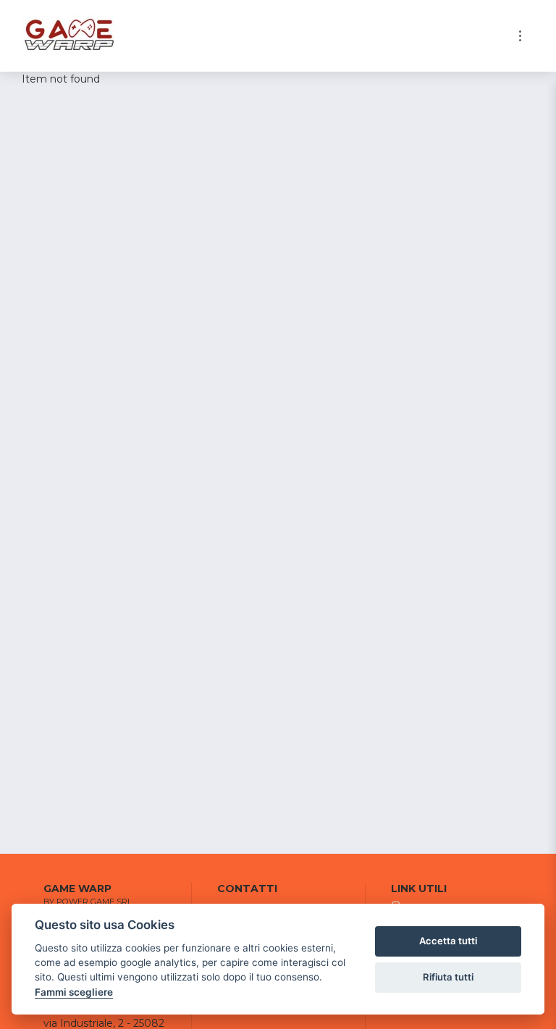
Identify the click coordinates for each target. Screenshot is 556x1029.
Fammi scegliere (74, 992)
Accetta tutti (448, 940)
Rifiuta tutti (448, 977)
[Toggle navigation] (520, 36)
